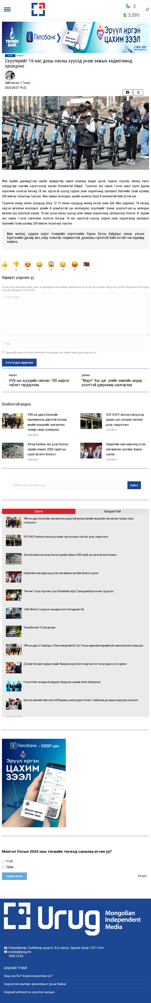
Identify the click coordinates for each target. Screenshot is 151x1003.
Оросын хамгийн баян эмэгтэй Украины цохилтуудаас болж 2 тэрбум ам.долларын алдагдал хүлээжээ (81, 700)
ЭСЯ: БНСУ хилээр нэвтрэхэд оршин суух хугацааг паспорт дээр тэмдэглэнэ (125, 420)
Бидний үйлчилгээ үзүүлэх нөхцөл (29, 992)
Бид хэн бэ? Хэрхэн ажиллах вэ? (28, 976)
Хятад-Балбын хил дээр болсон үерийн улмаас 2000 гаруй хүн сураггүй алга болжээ (48, 449)
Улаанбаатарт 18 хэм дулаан (39, 627)
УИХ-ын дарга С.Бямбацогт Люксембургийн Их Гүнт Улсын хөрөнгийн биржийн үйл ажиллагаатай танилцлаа (83, 645)
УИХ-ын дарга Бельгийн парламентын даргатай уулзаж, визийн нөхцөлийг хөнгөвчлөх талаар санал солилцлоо (47, 422)
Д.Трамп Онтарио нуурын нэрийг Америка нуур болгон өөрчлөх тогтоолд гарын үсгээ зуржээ (75, 663)
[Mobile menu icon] (7, 9)
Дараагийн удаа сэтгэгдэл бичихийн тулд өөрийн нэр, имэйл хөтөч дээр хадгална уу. (51, 352)
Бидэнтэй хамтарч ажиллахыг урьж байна (35, 984)
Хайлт (134, 485)
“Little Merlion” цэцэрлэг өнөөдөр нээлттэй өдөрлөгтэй (54, 609)
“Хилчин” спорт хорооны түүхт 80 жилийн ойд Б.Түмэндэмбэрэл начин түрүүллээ (68, 591)
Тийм (9, 867)
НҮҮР (10, 56)
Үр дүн (141, 876)
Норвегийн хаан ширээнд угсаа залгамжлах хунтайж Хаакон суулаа (125, 449)
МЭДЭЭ (20, 56)
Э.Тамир (25, 83)
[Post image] (13, 421)
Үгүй (9, 861)
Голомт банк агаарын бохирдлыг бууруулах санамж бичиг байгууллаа (62, 682)
